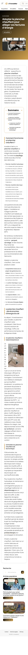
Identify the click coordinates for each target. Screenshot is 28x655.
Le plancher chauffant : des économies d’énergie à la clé (14, 119)
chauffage (19, 155)
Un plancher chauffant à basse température (15, 123)
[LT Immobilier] (11, 3)
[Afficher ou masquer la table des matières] (20, 110)
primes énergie (9, 533)
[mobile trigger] (3, 3)
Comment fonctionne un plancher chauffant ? (14, 113)
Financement (10, 580)
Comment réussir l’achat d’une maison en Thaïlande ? (13, 616)
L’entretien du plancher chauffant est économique (15, 129)
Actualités (7, 32)
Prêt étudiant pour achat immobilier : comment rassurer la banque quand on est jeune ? (13, 593)
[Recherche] (23, 3)
